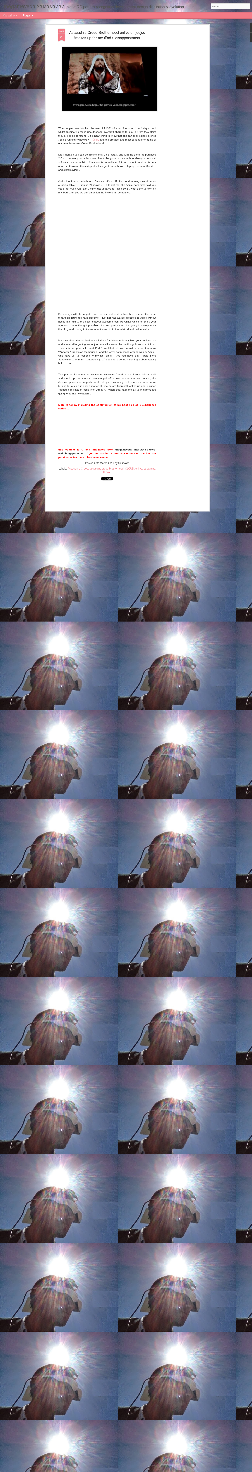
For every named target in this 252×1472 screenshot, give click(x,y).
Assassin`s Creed (78, 468)
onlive (138, 468)
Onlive (95, 139)
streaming (149, 468)
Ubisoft (107, 472)
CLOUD (129, 468)
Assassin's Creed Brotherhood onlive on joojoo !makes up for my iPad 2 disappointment (107, 35)
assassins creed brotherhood (107, 468)
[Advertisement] (176, 87)
